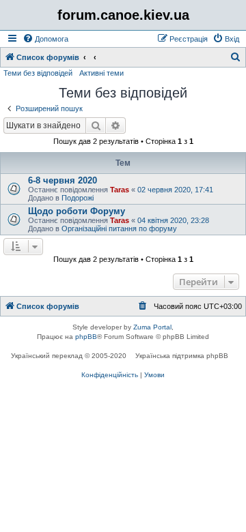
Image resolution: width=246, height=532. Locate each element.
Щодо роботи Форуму (76, 211)
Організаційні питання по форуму (119, 228)
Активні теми (101, 73)
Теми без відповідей (37, 73)
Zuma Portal (152, 327)
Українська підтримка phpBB (181, 355)
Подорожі (78, 198)
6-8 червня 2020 (62, 180)
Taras (119, 190)
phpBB (86, 336)
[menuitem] (45, 39)
